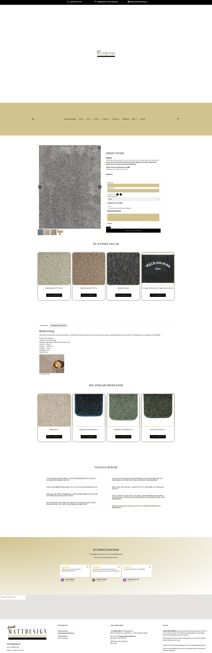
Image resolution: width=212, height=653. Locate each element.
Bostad (105, 119)
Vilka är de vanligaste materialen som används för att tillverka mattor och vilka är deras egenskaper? (137, 479)
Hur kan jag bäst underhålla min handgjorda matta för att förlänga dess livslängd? (71, 495)
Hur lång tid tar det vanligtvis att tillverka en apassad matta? (138, 488)
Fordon (96, 119)
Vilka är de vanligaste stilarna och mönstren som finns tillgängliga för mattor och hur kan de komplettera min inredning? (138, 497)
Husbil (80, 119)
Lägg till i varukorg (133, 231)
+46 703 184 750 (63, 631)
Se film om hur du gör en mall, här (116, 169)
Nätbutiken (125, 119)
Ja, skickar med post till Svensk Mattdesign (119, 208)
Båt (88, 119)
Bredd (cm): (110, 182)
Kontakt (142, 119)
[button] (33, 119)
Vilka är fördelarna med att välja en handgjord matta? (72, 487)
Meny (133, 119)
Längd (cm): (110, 188)
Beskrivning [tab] (44, 325)
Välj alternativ (54, 295)
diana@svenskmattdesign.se (66, 633)
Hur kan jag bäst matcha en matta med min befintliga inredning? (136, 507)
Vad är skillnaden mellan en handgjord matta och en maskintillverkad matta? (70, 479)
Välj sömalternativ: (112, 196)
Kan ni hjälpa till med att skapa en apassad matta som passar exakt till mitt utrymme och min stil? (70, 503)
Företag (115, 119)
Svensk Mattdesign (70, 119)
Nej (109, 206)
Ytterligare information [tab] (58, 325)
